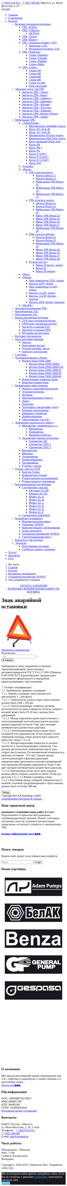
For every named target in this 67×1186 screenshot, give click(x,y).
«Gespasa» (28, 166)
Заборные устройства (34, 413)
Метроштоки (29, 450)
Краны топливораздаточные (31, 317)
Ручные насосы (38, 262)
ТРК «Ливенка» (31, 51)
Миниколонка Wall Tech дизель (47, 138)
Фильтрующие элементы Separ (40, 379)
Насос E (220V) (38, 153)
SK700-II (34, 33)
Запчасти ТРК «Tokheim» (37, 110)
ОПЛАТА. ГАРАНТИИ (33, 585)
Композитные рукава (34, 475)
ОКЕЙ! (5, 1183)
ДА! (10, 1167)
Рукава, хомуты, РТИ (27, 468)
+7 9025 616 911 (10, 2)
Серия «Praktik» (38, 61)
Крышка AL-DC (38, 493)
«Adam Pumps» (31, 123)
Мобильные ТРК (25, 119)
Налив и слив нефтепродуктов (40, 388)
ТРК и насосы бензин (41, 234)
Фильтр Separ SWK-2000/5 (44, 363)
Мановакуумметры (40, 434)
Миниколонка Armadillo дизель (47, 126)
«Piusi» (26, 274)
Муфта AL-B (36, 499)
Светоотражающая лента (36, 536)
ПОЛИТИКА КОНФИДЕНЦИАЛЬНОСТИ (33, 588)
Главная (13, 14)
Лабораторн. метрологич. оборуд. (34, 422)
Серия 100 (35, 70)
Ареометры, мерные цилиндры (40, 438)
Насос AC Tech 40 (39, 132)
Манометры (36, 428)
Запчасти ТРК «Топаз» (35, 92)
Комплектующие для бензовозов (41, 527)
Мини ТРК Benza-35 (48, 252)
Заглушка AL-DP (39, 490)
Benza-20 (41, 268)
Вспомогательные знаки (36, 521)
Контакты (14, 555)
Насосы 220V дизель (41, 283)
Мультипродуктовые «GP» (44, 48)
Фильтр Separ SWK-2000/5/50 (46, 367)
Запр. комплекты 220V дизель (46, 280)
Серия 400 (35, 76)
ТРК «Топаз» (29, 36)
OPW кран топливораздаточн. (39, 323)
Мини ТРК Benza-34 (48, 249)
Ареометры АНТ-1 (40, 444)
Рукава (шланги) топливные (38, 481)
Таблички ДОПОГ (33, 524)
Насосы (26, 342)
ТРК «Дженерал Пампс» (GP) (39, 42)
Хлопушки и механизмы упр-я (40, 407)
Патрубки (28, 404)
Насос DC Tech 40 (39, 129)
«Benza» (27, 169)
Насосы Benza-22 (46, 206)
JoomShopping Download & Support (21, 798)
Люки (25, 401)
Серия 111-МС (37, 82)
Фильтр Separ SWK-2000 (36, 360)
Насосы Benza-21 (46, 203)
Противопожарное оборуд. (37, 397)
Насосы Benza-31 (46, 237)
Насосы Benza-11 (46, 175)
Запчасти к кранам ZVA (36, 326)
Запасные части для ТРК (29, 89)
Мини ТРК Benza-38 (48, 258)
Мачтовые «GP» (38, 45)
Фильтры (27, 394)
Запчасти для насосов (34, 351)
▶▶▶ (21, 833)
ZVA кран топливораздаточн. (39, 320)
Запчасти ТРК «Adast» (35, 116)
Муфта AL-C (36, 502)
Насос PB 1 (35, 147)
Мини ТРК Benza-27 (48, 224)
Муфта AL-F (36, 512)
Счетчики (21, 354)
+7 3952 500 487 (30, 2)
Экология (20, 543)
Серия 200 (35, 73)
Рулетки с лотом (31, 465)
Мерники (27, 453)
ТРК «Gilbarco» (31, 30)
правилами (40, 1176)
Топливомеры (30, 462)
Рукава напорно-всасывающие (40, 478)
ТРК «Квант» (30, 39)
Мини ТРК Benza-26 (48, 221)
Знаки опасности (32, 530)
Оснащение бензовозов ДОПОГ (41, 533)
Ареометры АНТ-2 (40, 447)
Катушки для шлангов (28, 336)
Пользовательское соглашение (19, 1110)
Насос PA (34, 150)
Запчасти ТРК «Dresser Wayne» (40, 113)
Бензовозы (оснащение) (29, 518)
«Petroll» (27, 277)
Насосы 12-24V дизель (42, 292)
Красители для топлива (29, 540)
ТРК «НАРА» (30, 27)
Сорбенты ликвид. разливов (38, 549)
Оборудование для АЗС (36, 419)
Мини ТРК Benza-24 (48, 215)
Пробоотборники (32, 416)
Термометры (36, 431)
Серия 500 (35, 79)
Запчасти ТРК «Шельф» (36, 104)
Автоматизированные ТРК (31, 308)
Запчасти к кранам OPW (36, 329)
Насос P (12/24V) (39, 156)
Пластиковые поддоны (35, 546)
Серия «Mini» (37, 64)
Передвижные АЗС (26, 314)
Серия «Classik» (38, 58)
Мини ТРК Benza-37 (48, 255)
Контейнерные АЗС (26, 311)
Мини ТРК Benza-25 (48, 218)
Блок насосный (38, 85)
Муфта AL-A (36, 496)
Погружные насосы (33, 345)
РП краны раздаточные (35, 333)
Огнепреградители (33, 391)
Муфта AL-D (36, 506)
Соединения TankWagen (36, 515)
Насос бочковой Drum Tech (45, 141)
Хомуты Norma (31, 472)
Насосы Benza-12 (46, 178)
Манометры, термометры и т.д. (40, 425)
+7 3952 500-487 (10, 1133)
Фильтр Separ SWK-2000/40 (45, 376)
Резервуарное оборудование (31, 385)
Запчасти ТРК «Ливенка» (37, 101)
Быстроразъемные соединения (33, 484)
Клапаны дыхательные (35, 410)
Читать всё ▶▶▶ (11, 1085)
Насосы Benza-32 (46, 240)
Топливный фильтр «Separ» (31, 357)
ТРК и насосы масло (41, 172)
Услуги (12, 552)
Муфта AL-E (36, 509)
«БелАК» (27, 305)
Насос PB (34, 144)
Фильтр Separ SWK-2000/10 (45, 370)
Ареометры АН (38, 441)
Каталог (13, 21)
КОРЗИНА (33, 591)
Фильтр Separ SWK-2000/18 (45, 373)
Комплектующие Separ (35, 382)
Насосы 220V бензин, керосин (47, 302)
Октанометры (30, 456)
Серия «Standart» (38, 55)
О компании (15, 17)
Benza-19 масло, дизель (49, 265)
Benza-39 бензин (45, 271)
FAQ (11, 558)
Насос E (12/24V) (39, 160)
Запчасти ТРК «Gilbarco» (36, 98)
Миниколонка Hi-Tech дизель (46, 135)
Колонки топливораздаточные (33, 24)
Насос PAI (35, 163)
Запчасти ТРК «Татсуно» (37, 107)
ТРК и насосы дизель (41, 200)
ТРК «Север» (30, 67)
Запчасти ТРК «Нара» (35, 95)
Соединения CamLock (35, 487)
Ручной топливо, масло (35, 348)
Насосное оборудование (29, 339)
